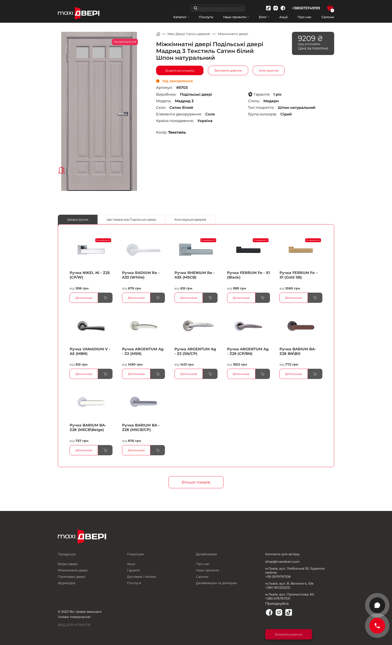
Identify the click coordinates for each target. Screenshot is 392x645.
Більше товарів (196, 482)
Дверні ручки (77, 219)
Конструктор (269, 70)
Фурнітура (66, 583)
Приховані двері (71, 577)
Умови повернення (74, 617)
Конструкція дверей (190, 219)
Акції (283, 17)
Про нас (304, 17)
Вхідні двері (68, 564)
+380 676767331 (277, 598)
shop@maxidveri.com (282, 562)
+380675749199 (306, 8)
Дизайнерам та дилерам (216, 583)
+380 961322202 (277, 587)
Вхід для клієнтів (74, 625)
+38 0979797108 (278, 577)
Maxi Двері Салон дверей (188, 34)
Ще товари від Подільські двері (131, 219)
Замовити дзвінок (228, 70)
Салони (327, 17)
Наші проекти (207, 570)
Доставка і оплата (141, 577)
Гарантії (133, 570)
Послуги (206, 17)
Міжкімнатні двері (233, 34)
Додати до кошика (179, 70)
